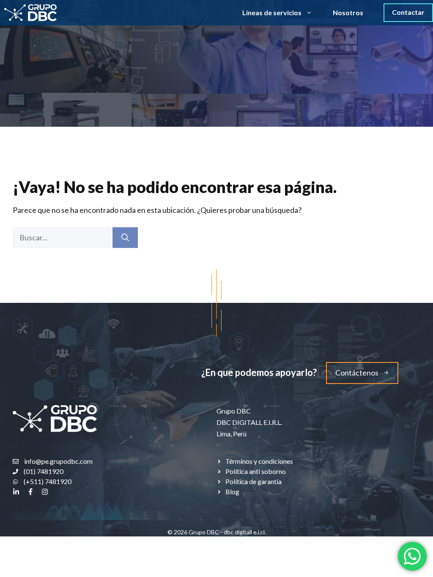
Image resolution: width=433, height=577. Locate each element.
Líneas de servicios (271, 12)
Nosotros (348, 12)
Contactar (408, 12)
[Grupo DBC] (30, 12)
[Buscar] (125, 237)
